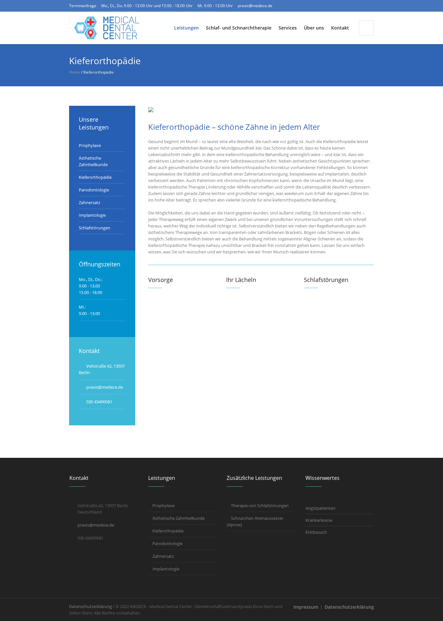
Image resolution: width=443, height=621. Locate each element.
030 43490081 (99, 402)
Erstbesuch (316, 532)
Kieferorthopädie (95, 177)
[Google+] (359, 6)
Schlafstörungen (94, 228)
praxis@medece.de (255, 5)
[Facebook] (348, 6)
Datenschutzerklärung (349, 607)
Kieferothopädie (168, 531)
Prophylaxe (90, 145)
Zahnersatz (89, 202)
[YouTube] (369, 6)
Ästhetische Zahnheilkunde (178, 518)
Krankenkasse (318, 520)
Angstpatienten (320, 508)
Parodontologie (94, 190)
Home (74, 72)
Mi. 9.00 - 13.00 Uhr (215, 5)
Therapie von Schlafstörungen (260, 505)
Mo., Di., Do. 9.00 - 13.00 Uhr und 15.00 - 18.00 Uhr (147, 5)
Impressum (305, 607)
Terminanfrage (82, 5)
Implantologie (92, 215)
